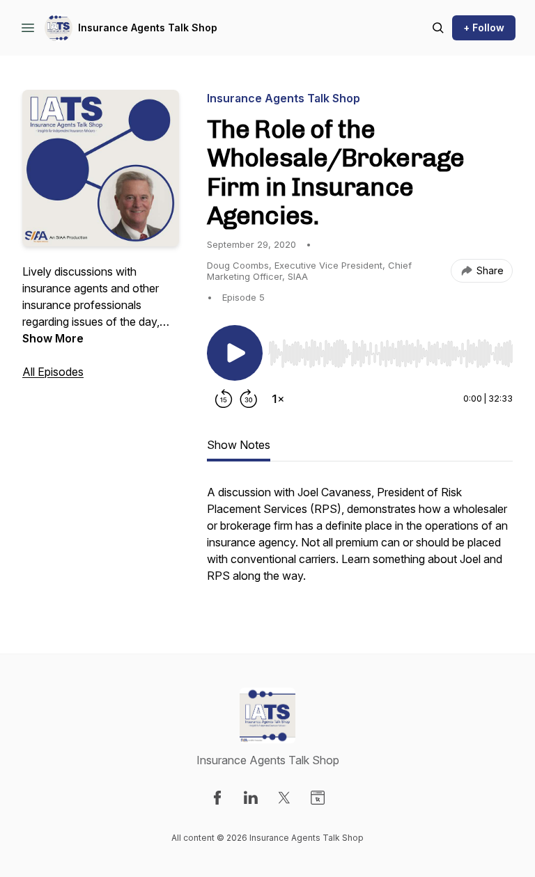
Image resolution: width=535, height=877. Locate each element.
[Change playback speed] (278, 399)
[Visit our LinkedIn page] (251, 798)
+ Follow (483, 27)
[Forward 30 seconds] (248, 399)
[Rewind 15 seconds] (223, 399)
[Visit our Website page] (318, 798)
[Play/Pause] (235, 353)
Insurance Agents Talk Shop (147, 27)
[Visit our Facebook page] (217, 798)
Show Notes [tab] (238, 445)
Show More (53, 338)
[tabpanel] (360, 541)
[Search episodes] (438, 27)
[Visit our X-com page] (284, 798)
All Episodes (53, 372)
